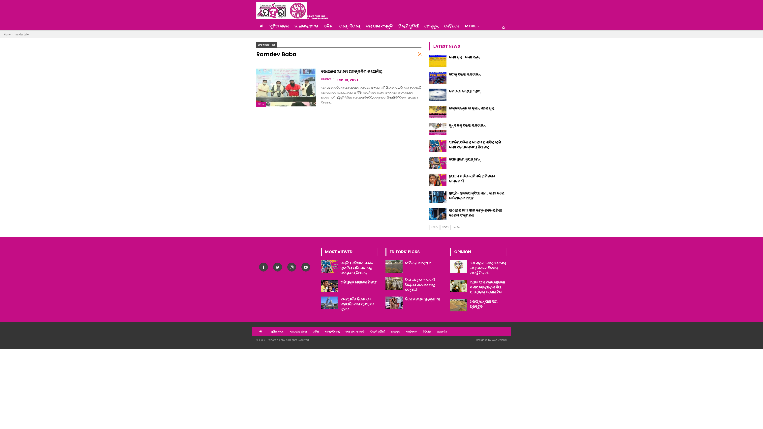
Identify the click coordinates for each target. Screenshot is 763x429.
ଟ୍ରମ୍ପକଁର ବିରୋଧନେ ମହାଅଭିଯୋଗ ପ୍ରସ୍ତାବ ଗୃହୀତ (357, 304)
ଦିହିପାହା (261, 104)
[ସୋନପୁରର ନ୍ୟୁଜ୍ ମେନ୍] (437, 163)
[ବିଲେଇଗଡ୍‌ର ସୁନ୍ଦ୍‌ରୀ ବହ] (394, 303)
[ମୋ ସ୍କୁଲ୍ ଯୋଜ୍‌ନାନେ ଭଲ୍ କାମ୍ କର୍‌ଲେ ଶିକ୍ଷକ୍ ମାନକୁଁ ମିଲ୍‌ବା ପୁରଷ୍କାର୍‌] (458, 266)
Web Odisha (499, 340)
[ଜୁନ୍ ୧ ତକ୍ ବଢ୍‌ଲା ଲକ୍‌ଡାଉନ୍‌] (437, 129)
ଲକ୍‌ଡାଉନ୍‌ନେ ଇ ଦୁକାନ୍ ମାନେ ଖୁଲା (472, 108)
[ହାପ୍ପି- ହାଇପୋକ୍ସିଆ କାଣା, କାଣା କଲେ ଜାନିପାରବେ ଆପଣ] (437, 197)
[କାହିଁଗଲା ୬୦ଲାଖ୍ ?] (394, 266)
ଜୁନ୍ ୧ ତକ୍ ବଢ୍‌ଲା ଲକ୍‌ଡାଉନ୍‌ (467, 125)
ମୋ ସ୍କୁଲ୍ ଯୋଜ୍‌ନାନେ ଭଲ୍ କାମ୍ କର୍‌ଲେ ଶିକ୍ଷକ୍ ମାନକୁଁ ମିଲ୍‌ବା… (488, 267)
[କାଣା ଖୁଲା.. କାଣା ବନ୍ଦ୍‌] (437, 61)
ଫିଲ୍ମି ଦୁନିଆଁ (408, 26)
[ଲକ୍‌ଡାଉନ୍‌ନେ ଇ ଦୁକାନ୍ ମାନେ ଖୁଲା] (437, 112)
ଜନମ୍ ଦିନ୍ (442, 331)
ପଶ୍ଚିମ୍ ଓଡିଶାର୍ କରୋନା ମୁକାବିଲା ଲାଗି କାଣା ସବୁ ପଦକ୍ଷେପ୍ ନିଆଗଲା (475, 145)
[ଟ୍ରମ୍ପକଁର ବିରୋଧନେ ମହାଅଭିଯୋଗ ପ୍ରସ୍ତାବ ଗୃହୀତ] (329, 303)
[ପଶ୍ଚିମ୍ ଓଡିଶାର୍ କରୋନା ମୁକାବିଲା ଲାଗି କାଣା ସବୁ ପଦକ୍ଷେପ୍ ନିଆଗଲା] (437, 146)
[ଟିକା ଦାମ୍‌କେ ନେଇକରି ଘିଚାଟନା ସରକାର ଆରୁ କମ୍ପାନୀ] (394, 283)
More (470, 26)
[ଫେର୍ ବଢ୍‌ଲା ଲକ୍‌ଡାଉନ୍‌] (437, 78)
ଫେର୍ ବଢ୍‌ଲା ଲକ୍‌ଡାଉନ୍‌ (465, 74)
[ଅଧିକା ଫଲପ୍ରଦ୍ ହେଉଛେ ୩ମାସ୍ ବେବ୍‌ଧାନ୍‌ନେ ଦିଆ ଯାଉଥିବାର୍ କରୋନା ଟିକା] (458, 286)
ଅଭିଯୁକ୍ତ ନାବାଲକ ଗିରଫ (359, 282)
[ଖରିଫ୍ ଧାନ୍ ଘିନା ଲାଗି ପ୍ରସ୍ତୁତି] (458, 305)
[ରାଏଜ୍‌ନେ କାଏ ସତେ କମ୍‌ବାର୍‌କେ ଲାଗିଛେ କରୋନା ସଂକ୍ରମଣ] (437, 214)
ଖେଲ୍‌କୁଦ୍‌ (431, 26)
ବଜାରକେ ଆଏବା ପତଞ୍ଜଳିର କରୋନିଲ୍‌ (351, 71)
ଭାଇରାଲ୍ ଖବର (306, 26)
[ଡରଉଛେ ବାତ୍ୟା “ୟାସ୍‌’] (437, 95)
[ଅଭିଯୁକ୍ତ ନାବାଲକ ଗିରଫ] (329, 286)
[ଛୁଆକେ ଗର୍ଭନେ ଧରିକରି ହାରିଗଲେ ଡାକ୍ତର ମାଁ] (437, 180)
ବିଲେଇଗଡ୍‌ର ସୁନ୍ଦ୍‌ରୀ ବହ (422, 299)
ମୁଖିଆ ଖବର (279, 26)
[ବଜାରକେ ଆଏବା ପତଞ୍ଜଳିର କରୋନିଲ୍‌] (286, 88)
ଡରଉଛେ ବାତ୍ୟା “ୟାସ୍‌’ (465, 91)
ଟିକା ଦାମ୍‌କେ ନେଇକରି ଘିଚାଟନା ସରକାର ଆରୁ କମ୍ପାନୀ (420, 284)
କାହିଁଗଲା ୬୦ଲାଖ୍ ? (418, 262)
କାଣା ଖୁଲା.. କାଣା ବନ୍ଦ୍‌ (464, 57)
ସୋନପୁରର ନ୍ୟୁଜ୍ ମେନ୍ (464, 159)
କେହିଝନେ (451, 26)
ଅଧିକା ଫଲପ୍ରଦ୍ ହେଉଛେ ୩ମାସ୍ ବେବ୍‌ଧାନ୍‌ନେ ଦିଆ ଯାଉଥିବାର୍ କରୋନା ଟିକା (487, 287)
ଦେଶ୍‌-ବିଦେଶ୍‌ (349, 26)
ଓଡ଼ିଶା (329, 26)
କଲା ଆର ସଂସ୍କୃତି (379, 26)
